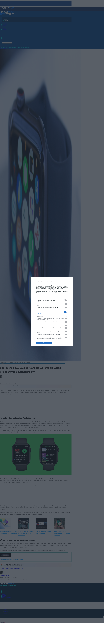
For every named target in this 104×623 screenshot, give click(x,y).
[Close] (71, 279)
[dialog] (52, 311)
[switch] (65, 300)
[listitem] (52, 297)
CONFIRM (44, 342)
